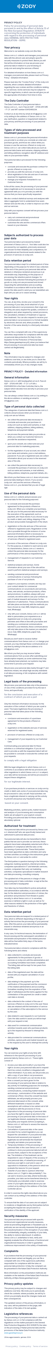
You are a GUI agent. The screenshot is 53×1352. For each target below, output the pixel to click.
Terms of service (40, 1346)
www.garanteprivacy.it (13, 1333)
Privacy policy (12, 1346)
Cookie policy (25, 1346)
